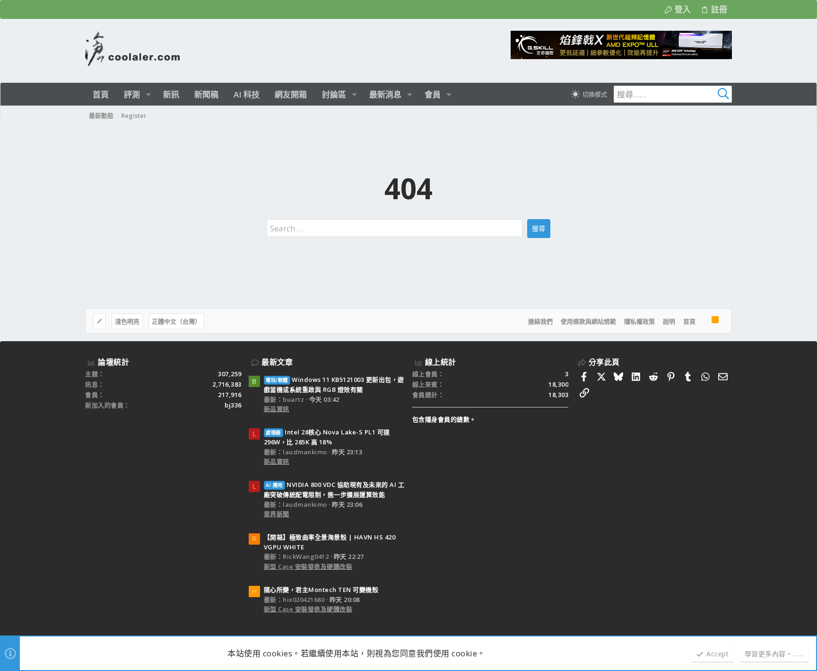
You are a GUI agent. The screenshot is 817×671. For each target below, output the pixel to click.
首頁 (689, 321)
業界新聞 (276, 514)
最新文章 (277, 362)
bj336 (233, 405)
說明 (669, 321)
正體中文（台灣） (176, 321)
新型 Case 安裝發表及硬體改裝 (308, 566)
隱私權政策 (639, 321)
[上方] (703, 321)
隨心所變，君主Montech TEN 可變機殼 (321, 589)
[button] (148, 94)
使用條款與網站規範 (588, 321)
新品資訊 (276, 409)
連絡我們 (540, 321)
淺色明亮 (127, 321)
